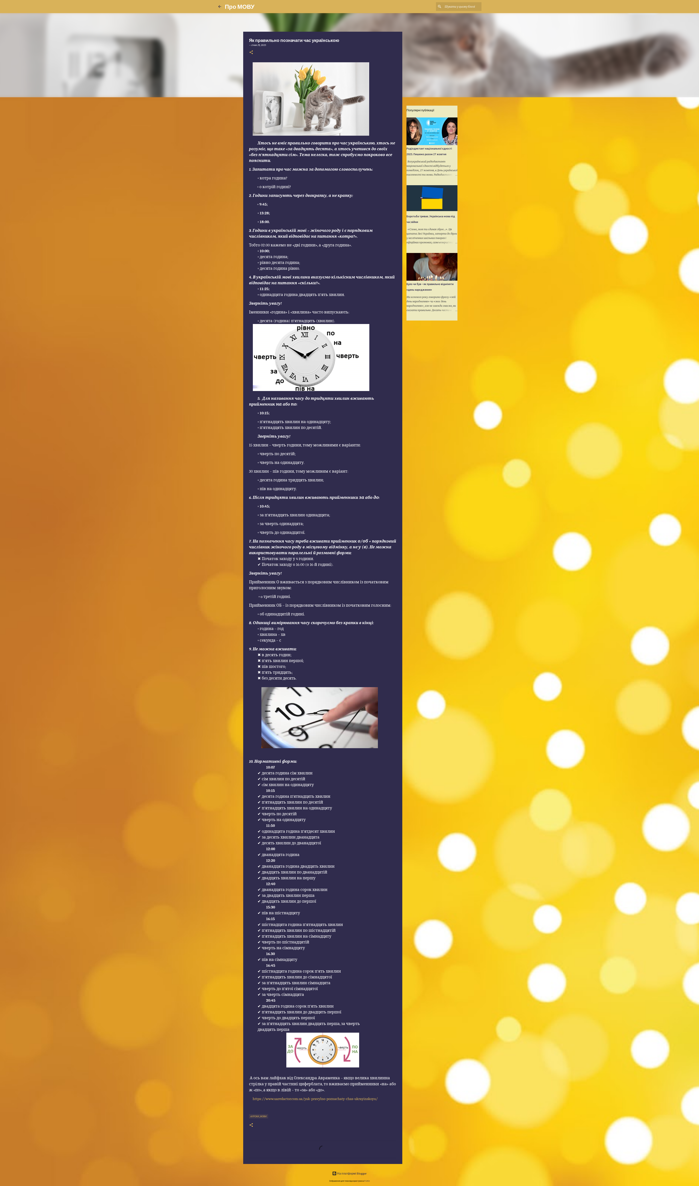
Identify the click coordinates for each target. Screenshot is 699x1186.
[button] (251, 52)
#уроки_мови (258, 1116)
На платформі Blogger (352, 1173)
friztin (367, 1181)
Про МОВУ (239, 6)
